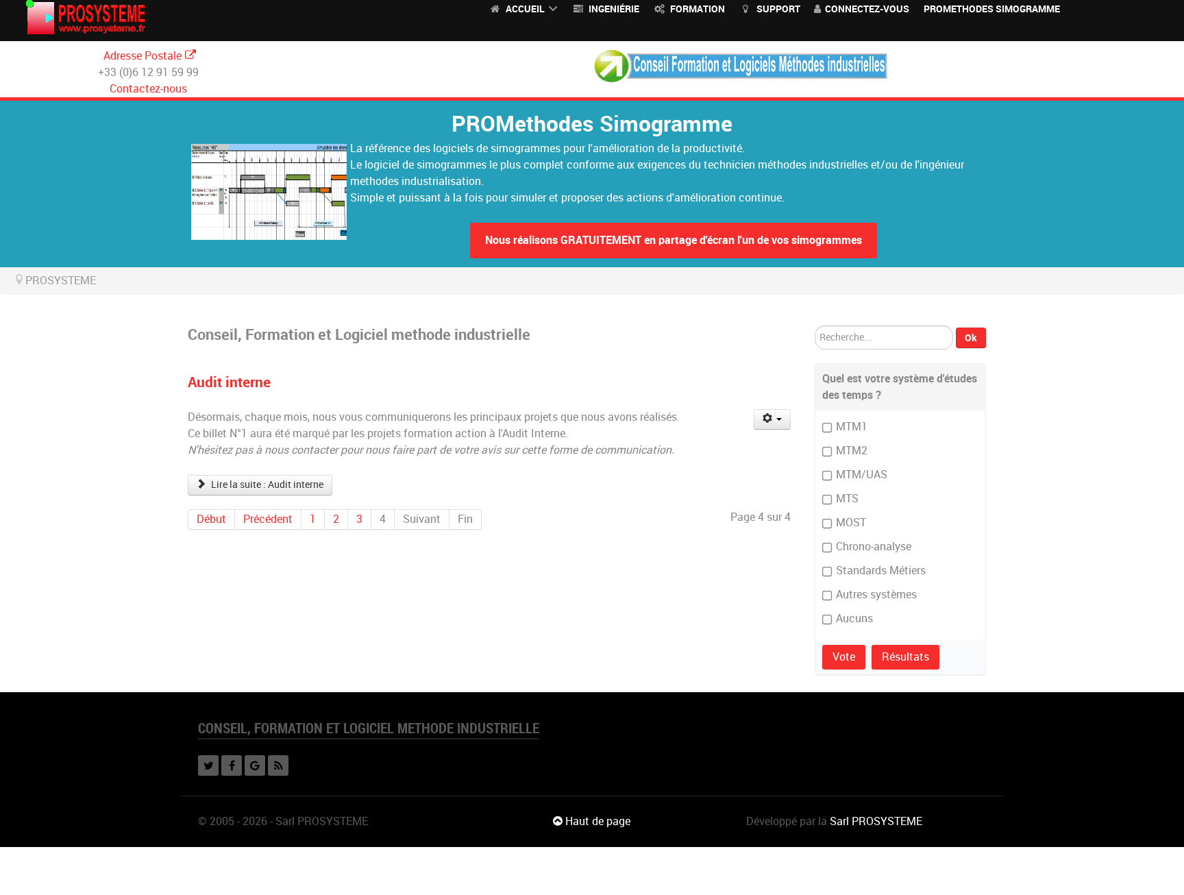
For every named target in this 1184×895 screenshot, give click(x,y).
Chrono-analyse (873, 546)
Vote (843, 656)
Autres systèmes (876, 594)
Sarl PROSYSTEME (876, 821)
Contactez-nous (148, 88)
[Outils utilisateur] (772, 419)
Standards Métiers (881, 570)
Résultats (905, 656)
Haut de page (596, 821)
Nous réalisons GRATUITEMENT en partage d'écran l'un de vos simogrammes (673, 240)
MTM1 (851, 426)
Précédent (268, 519)
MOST (851, 522)
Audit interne (229, 382)
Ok (971, 337)
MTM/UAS (861, 474)
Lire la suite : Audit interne (266, 485)
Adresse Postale (142, 55)
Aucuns (854, 618)
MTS (847, 498)
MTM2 (851, 450)
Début (211, 519)
